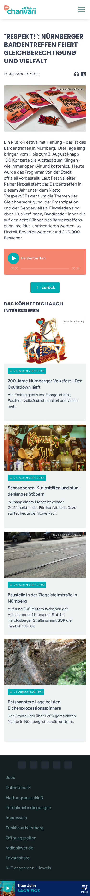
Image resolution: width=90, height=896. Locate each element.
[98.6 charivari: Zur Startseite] (39, 9)
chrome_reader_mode (83, 74)
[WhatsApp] (45, 765)
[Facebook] (22, 765)
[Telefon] (56, 765)
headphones (76, 74)
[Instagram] (33, 765)
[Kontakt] (68, 765)
